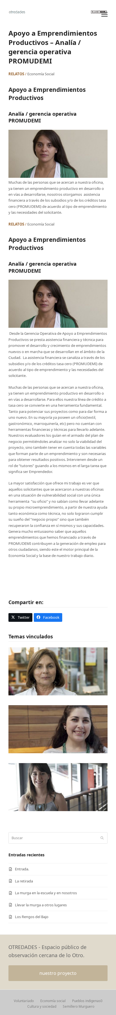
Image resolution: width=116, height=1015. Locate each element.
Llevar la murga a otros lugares (41, 904)
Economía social (53, 1000)
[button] (104, 14)
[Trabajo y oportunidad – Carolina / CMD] (58, 786)
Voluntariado (24, 1000)
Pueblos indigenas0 (87, 1000)
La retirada (24, 881)
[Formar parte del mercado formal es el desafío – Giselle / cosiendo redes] (58, 728)
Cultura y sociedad (41, 1006)
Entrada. (22, 868)
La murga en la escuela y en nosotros (46, 892)
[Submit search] (102, 838)
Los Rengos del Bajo (31, 916)
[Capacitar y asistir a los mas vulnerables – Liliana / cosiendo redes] (58, 670)
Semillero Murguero (78, 1006)
